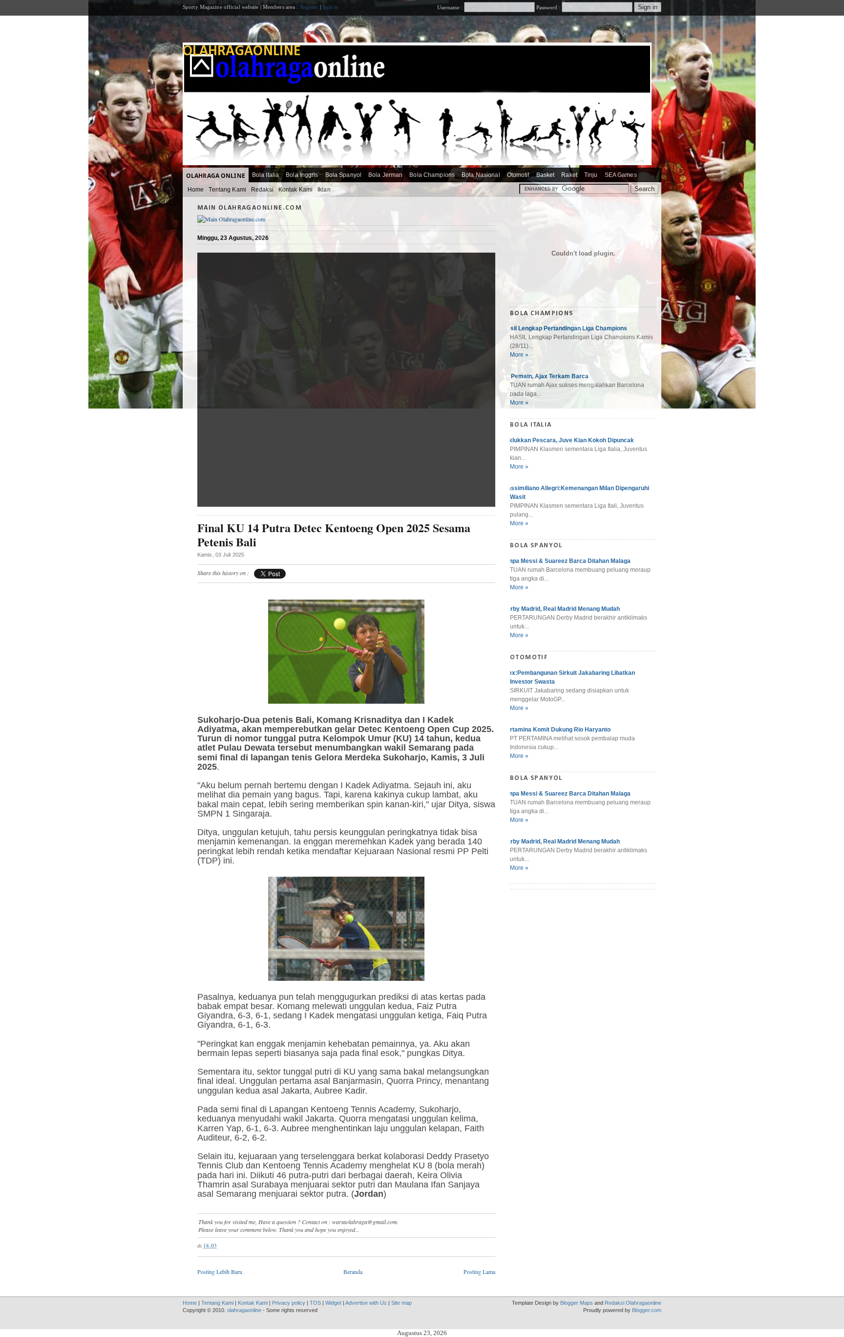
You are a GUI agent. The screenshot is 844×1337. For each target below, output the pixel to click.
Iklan (324, 189)
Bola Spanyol (343, 175)
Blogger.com (646, 1310)
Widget (333, 1303)
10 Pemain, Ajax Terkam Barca (546, 376)
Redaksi (262, 189)
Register (309, 7)
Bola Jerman (385, 175)
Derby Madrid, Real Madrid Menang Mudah (561, 608)
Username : (450, 7)
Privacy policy (288, 1303)
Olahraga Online (215, 176)
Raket (569, 175)
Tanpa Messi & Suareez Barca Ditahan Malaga (567, 561)
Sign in (330, 7)
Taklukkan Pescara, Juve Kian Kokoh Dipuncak (568, 440)
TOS (315, 1303)
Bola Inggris (302, 175)
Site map (401, 1303)
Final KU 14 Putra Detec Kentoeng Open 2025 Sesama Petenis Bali (333, 535)
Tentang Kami (227, 189)
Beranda (352, 1271)
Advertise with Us (366, 1303)
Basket (545, 175)
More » (519, 354)
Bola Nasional (481, 175)
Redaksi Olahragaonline (633, 1303)
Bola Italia (265, 175)
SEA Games (621, 175)
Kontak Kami (295, 189)
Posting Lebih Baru (219, 1271)
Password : (548, 7)
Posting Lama (479, 1271)
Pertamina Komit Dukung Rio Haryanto (557, 729)
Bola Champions (432, 175)
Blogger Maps (576, 1303)
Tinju (591, 175)
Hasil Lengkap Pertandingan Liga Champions (565, 328)
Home (196, 189)
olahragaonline (242, 51)
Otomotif (518, 175)
